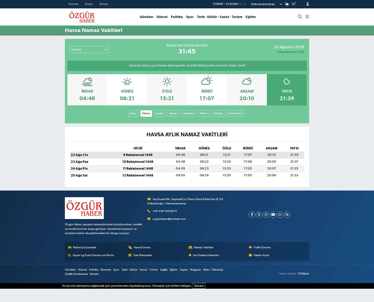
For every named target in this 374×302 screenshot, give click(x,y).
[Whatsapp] (280, 214)
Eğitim (251, 17)
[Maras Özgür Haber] (82, 16)
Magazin (195, 269)
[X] (259, 214)
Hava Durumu (142, 247)
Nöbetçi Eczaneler (84, 247)
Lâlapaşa (188, 113)
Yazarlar (73, 4)
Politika (177, 17)
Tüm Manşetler (142, 255)
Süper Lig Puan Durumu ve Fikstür (93, 255)
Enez (133, 113)
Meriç (203, 113)
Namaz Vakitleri (203, 247)
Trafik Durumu (262, 247)
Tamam (198, 286)
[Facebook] (252, 214)
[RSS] (287, 214)
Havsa (146, 113)
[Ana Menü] (307, 17)
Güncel (162, 17)
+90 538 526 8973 (165, 211)
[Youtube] (273, 214)
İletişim (104, 4)
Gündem (146, 17)
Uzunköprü (235, 113)
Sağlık (164, 269)
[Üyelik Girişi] (306, 4)
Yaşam (184, 269)
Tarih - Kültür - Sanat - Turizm (219, 17)
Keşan (173, 113)
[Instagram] (266, 214)
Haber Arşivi (261, 255)
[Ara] (300, 17)
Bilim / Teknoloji (213, 269)
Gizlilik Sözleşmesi (76, 274)
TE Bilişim (303, 273)
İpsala (159, 113)
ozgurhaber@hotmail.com (169, 218)
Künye (89, 4)
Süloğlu (218, 113)
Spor (190, 17)
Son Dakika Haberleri (206, 255)
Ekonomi (106, 269)
